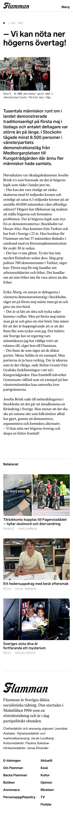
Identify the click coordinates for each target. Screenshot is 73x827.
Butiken (9, 783)
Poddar (46, 805)
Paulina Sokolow (25, 652)
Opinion (46, 783)
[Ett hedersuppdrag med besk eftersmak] (36, 559)
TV (43, 797)
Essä (44, 768)
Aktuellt (8, 528)
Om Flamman (13, 768)
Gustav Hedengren (26, 588)
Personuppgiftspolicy (19, 797)
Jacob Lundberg (27, 528)
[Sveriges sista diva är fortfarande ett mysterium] (36, 619)
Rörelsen (47, 790)
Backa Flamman (15, 775)
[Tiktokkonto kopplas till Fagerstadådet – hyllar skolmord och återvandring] (36, 495)
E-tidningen (12, 761)
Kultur (7, 588)
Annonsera (11, 790)
